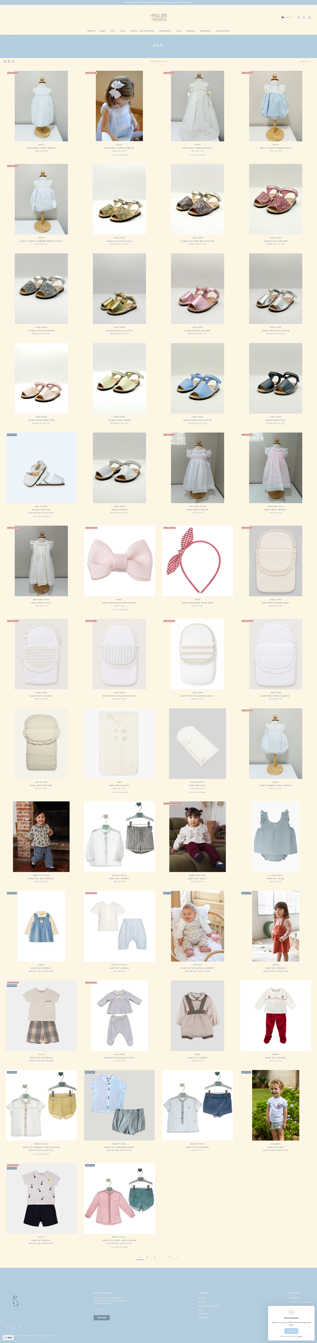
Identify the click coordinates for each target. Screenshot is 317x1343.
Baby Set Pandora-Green (119, 1147)
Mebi (119, 782)
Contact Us (203, 1317)
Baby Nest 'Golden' (41, 696)
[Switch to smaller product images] (9, 61)
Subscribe (101, 1318)
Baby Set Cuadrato (41, 1058)
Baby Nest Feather (41, 785)
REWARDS (205, 31)
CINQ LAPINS (223, 31)
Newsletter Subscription (209, 1306)
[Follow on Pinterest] (20, 1327)
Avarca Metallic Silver (276, 331)
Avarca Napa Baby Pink (41, 420)
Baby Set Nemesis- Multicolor (41, 1147)
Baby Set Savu (275, 1147)
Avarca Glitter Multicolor (197, 241)
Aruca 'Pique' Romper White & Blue (41, 241)
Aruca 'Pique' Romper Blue (276, 148)
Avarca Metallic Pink (198, 331)
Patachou (197, 965)
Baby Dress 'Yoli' (41, 603)
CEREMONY (165, 31)
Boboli (41, 965)
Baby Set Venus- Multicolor (119, 1240)
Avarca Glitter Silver (41, 331)
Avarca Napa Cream (119, 420)
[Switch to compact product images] (13, 61)
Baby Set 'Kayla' (197, 879)
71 (170, 1257)
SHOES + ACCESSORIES (142, 31)
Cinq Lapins (119, 238)
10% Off (169, 2)
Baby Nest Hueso (119, 785)
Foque (198, 1054)
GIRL (123, 31)
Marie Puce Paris (41, 875)
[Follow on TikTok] (26, 1327)
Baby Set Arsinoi (119, 968)
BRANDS (191, 31)
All (22, 38)
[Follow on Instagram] (13, 1327)
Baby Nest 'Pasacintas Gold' (197, 696)
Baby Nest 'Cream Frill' (276, 603)
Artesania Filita (197, 506)
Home (8, 38)
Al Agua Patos (276, 875)
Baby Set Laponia (275, 1058)
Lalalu (41, 1054)
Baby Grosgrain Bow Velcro (119, 603)
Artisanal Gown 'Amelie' (41, 148)
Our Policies (294, 1298)
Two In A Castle (119, 965)
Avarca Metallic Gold (119, 331)
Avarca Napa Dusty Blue (197, 420)
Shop (15, 38)
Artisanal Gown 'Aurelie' (119, 148)
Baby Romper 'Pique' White (276, 785)
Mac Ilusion (41, 506)
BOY (113, 31)
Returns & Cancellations (300, 1302)
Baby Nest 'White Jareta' (275, 696)
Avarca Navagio (41, 510)
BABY (103, 31)
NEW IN (91, 31)
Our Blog (202, 1302)
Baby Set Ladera (197, 1058)
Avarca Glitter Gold (119, 241)
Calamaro (276, 1144)
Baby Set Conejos (275, 968)
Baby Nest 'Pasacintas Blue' (119, 696)
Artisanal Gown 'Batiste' (197, 148)
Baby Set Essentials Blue (119, 1058)
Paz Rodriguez (197, 782)
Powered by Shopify (47, 1336)
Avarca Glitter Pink (276, 241)
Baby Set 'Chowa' (119, 879)
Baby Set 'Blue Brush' (41, 879)
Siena (119, 599)
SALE (179, 31)
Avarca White (119, 510)
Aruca (41, 145)
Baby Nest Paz (197, 785)
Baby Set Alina (275, 879)
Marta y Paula (119, 875)
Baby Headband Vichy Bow (197, 603)
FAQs (200, 1310)
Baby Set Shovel (41, 1240)
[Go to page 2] (177, 1257)
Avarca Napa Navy (275, 420)
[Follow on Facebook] (7, 1327)
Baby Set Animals (41, 968)
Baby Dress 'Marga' (275, 510)
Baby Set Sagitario (197, 1147)
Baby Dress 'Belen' (198, 510)
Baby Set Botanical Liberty (197, 968)
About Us (202, 1298)
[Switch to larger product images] (5, 61)
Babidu (275, 1054)
